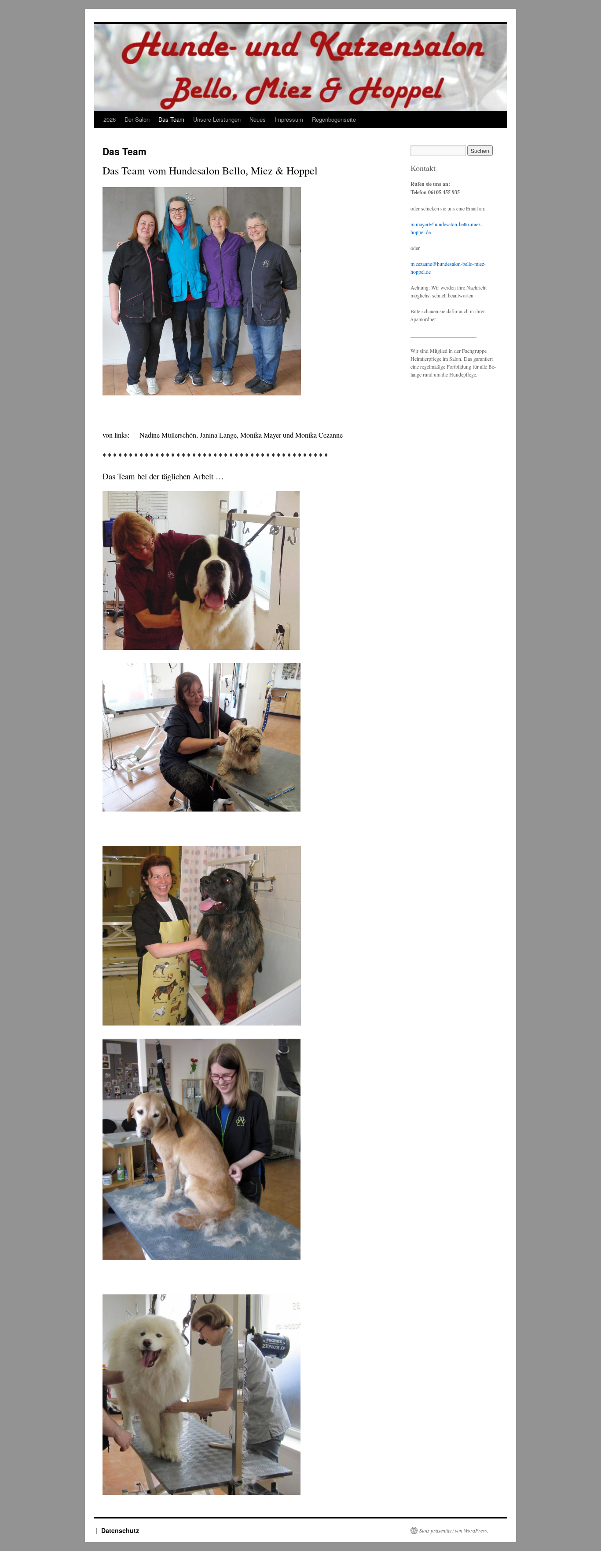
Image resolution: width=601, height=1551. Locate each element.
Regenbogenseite (334, 119)
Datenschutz (120, 1530)
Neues (257, 119)
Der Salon (137, 119)
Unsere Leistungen (217, 119)
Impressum (289, 119)
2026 (109, 119)
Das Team (171, 119)
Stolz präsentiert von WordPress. (453, 1530)
